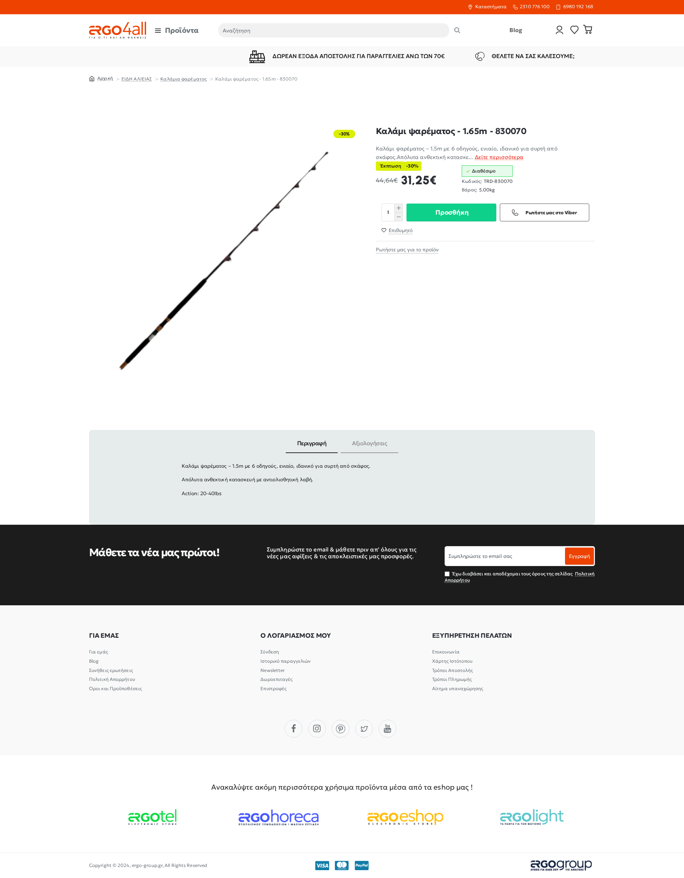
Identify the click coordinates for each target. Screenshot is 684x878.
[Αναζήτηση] (457, 30)
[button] (451, 212)
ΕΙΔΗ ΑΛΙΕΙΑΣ (136, 79)
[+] (398, 208)
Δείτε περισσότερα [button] (499, 156)
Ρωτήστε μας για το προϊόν (407, 249)
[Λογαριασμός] (560, 30)
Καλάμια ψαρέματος (183, 79)
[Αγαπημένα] (575, 30)
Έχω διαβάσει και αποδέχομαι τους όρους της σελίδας (520, 577)
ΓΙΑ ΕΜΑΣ (104, 635)
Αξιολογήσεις (369, 443)
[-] (398, 216)
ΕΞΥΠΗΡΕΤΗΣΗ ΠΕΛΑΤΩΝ (472, 635)
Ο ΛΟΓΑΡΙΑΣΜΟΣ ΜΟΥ (295, 635)
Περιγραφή (312, 443)
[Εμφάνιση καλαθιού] (588, 30)
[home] (101, 78)
